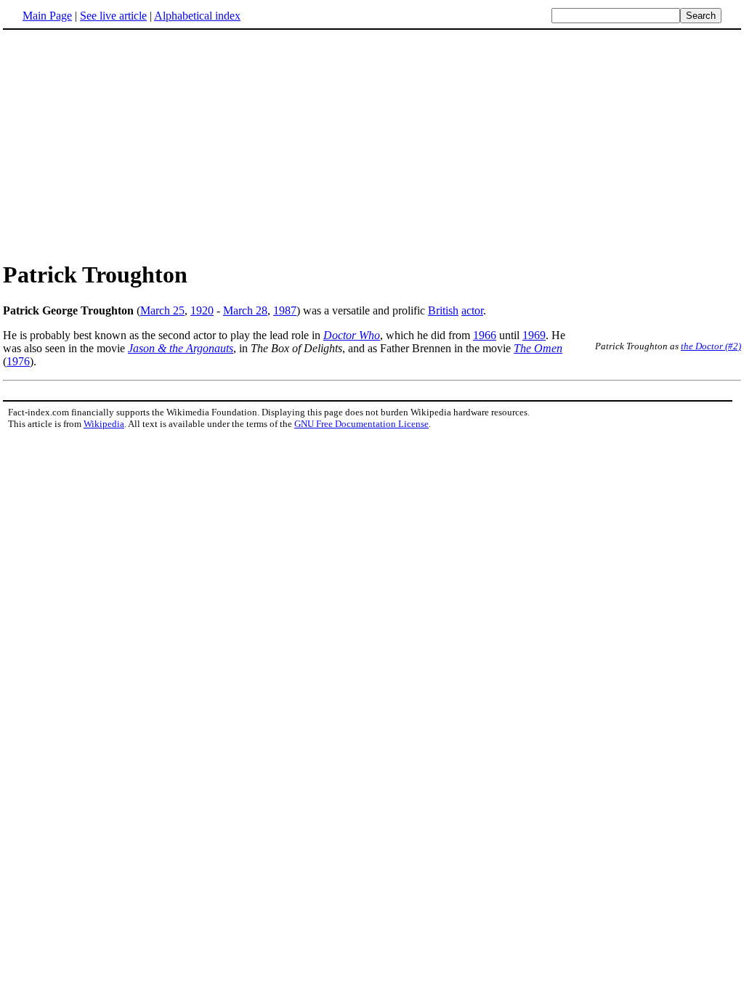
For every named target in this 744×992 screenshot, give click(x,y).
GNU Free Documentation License (361, 423)
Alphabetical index (197, 15)
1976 (18, 361)
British (443, 310)
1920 (202, 310)
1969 (534, 335)
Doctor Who (351, 335)
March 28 (245, 310)
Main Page (47, 15)
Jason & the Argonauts (180, 348)
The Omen (538, 348)
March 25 (162, 310)
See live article (113, 15)
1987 (284, 310)
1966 (484, 335)
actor (472, 310)
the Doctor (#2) (711, 346)
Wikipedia (104, 423)
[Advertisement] (125, 144)
